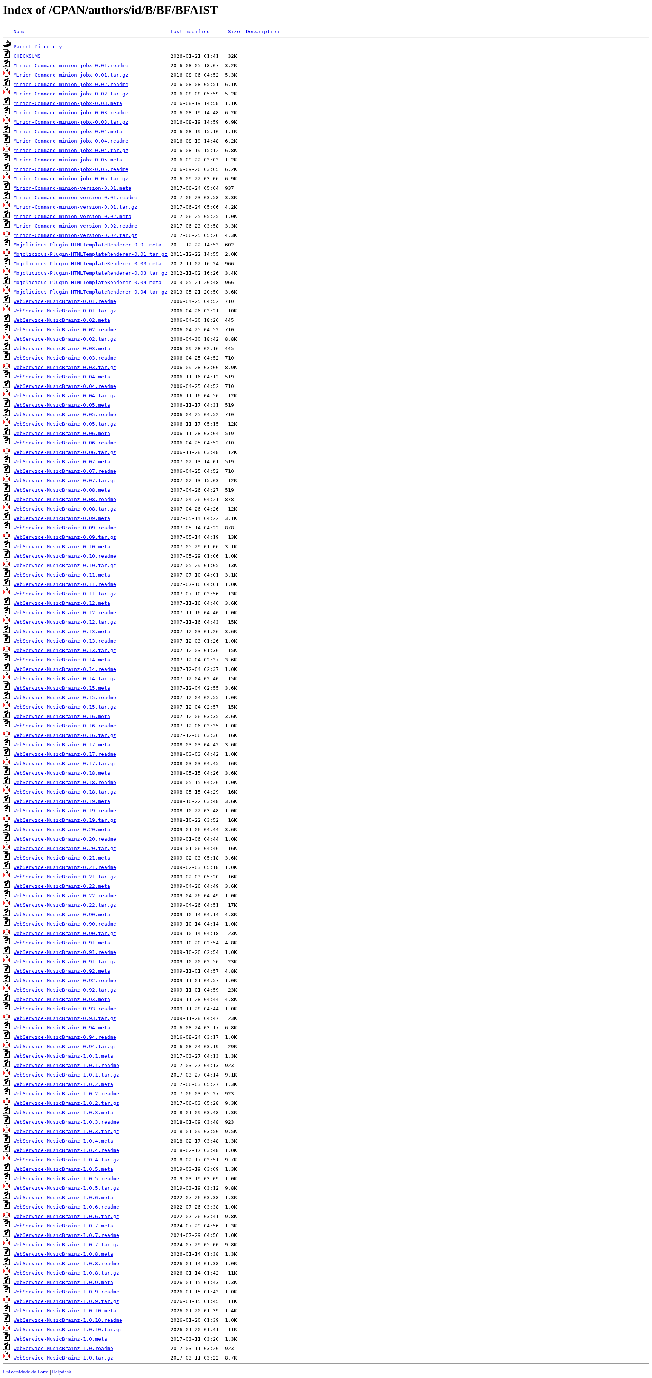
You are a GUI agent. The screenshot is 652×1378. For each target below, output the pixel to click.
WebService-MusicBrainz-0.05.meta (62, 405)
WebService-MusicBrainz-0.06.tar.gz (65, 452)
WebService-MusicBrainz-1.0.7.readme (66, 1235)
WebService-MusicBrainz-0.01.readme (65, 301)
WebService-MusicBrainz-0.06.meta (62, 433)
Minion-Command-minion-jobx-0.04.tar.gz (71, 150)
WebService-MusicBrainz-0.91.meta (62, 943)
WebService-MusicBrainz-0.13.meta (62, 631)
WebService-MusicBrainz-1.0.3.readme (66, 1122)
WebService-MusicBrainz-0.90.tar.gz (65, 933)
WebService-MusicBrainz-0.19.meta (62, 801)
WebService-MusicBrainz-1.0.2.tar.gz (66, 1103)
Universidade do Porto (26, 1372)
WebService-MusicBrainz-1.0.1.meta (63, 1056)
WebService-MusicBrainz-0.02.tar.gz (65, 339)
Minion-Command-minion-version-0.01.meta (72, 188)
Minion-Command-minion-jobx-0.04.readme (71, 141)
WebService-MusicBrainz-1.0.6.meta (63, 1197)
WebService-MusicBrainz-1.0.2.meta (63, 1084)
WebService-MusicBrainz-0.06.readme (65, 443)
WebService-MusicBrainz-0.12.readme (65, 612)
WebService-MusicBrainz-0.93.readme (65, 1009)
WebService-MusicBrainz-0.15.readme (65, 697)
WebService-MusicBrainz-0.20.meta (62, 829)
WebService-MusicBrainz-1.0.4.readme (66, 1150)
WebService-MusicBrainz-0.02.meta (62, 320)
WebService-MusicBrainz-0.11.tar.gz (65, 594)
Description (262, 31)
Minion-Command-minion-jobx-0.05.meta (68, 160)
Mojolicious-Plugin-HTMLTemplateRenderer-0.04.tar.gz (91, 292)
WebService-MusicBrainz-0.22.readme (65, 895)
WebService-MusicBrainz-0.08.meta (62, 490)
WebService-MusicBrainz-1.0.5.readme (66, 1178)
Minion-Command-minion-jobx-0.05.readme (71, 169)
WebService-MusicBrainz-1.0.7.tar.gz (66, 1244)
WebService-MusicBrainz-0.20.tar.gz (65, 848)
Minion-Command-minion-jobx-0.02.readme (71, 84)
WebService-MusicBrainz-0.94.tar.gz (65, 1046)
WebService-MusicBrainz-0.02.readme (65, 329)
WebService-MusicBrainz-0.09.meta (62, 518)
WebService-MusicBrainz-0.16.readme (65, 726)
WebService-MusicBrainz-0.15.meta (62, 688)
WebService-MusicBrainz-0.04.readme (65, 386)
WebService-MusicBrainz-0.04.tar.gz (65, 395)
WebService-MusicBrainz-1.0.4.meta (63, 1141)
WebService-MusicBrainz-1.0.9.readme (66, 1292)
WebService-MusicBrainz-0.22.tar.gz (65, 905)
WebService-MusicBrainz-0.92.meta (62, 971)
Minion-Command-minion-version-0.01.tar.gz (75, 207)
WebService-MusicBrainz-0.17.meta (62, 744)
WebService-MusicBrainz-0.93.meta (62, 999)
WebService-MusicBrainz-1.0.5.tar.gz (66, 1188)
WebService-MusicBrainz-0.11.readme (65, 584)
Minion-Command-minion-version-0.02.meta (72, 216)
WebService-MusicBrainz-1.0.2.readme (66, 1094)
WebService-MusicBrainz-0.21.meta (62, 858)
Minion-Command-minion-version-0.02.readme (75, 226)
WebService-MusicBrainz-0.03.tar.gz (65, 367)
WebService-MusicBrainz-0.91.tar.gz (65, 961)
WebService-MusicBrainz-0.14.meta (62, 660)
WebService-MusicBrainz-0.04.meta (62, 377)
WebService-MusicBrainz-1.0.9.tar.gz (66, 1301)
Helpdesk (61, 1372)
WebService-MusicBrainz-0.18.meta (62, 773)
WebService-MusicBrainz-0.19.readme (65, 811)
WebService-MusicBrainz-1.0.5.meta (63, 1169)
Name (20, 31)
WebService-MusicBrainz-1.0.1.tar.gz (66, 1075)
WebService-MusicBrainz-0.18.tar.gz (65, 792)
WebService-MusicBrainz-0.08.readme (65, 499)
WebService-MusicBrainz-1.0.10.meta (65, 1310)
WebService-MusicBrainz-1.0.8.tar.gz (66, 1273)
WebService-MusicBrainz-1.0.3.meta (63, 1112)
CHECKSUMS (27, 56)
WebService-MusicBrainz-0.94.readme (65, 1037)
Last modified (190, 31)
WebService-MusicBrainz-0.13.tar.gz (65, 650)
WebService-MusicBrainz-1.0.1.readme (66, 1065)
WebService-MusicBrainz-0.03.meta (62, 348)
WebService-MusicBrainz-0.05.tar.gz (65, 424)
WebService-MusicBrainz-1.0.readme (63, 1348)
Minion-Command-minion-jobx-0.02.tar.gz (71, 94)
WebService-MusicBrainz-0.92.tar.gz (65, 990)
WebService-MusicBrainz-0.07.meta (62, 461)
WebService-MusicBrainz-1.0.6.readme (66, 1207)
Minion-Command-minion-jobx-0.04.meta (68, 131)
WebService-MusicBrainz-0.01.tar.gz (65, 311)
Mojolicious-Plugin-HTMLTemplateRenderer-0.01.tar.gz (91, 254)
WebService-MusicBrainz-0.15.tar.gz (65, 707)
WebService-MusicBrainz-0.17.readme (65, 754)
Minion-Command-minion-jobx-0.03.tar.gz (71, 122)
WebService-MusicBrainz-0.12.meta (62, 603)
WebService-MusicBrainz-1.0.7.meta (63, 1226)
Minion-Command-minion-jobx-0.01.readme (71, 65)
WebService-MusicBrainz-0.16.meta (62, 716)
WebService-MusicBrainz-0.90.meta (62, 914)
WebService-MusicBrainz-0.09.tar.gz (65, 537)
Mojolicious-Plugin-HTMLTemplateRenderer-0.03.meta (87, 263)
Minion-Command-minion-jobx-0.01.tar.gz (71, 75)
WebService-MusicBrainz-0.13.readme (65, 641)
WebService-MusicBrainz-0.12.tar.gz (65, 622)
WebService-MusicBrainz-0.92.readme (65, 980)
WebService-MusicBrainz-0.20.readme (65, 839)
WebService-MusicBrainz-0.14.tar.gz (65, 678)
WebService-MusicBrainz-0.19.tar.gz (65, 820)
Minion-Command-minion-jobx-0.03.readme (71, 112)
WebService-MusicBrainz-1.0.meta (60, 1339)
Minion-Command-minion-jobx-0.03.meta (68, 103)
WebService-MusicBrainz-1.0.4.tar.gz (66, 1160)
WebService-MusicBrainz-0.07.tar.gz (65, 480)
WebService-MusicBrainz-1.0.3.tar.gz (66, 1131)
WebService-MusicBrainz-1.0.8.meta (63, 1254)
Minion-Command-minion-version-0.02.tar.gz (75, 235)
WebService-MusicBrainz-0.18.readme (65, 782)
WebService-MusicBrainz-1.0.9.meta (63, 1282)
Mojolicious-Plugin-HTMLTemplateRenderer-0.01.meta (87, 245)
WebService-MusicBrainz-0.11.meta (62, 575)
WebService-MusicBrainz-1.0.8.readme (66, 1263)
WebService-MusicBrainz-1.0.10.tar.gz (68, 1329)
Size (234, 31)
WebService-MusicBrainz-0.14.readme (65, 669)
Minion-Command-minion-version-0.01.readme (75, 197)
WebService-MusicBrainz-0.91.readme (65, 952)
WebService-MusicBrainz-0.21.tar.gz (65, 877)
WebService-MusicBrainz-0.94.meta (62, 1027)
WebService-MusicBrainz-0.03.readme (65, 358)
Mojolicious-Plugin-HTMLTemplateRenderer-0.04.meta (87, 282)
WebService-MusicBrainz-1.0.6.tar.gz (66, 1216)
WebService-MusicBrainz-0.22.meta (62, 886)
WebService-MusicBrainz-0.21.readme (65, 867)
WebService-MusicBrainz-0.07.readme (65, 471)
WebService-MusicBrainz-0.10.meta (62, 546)
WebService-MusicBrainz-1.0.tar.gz (63, 1358)
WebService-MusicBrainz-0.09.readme (65, 528)
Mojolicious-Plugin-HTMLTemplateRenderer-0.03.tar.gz (91, 273)
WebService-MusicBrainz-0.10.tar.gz (65, 565)
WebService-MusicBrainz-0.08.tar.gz (65, 509)
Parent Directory (38, 46)
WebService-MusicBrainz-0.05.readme (65, 414)
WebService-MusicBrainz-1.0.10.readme (68, 1320)
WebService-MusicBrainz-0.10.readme (65, 556)
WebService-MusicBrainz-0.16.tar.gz (65, 735)
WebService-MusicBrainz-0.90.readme (65, 924)
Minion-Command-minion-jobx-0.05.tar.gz (71, 178)
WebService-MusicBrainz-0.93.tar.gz (65, 1018)
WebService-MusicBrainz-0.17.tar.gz (65, 763)
